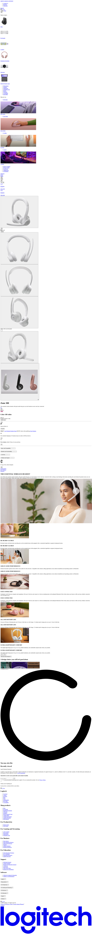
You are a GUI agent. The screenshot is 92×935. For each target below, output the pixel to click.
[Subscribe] (14, 778)
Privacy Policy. (42, 780)
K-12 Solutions (6, 854)
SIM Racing (5, 834)
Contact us (5, 865)
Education (5, 5)
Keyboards (5, 809)
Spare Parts (5, 867)
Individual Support (7, 862)
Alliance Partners (7, 846)
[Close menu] (1, 12)
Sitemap (22, 904)
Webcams (5, 811)
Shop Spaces (6, 841)
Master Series (6, 824)
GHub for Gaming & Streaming (10, 875)
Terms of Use (3, 904)
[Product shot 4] (19, 312)
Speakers (5, 813)
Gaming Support (6, 863)
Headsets (2, 186)
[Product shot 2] (19, 248)
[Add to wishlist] (2, 228)
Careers (4, 795)
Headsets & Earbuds (7, 810)
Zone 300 (3, 189)
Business (5, 4)
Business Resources (7, 847)
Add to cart (3, 419)
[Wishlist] (2, 179)
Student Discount (7, 856)
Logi (2, 183)
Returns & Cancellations (8, 869)
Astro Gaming (6, 831)
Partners (5, 844)
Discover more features (5, 656)
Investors (5, 796)
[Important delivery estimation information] (1, 438)
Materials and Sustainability (6, 451)
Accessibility (6, 802)
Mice (4, 808)
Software (2, 173)
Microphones (6, 819)
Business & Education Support (9, 864)
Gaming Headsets (7, 817)
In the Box (3, 454)
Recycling (5, 801)
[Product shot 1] (19, 212)
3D (2, 231)
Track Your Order (7, 868)
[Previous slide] (2, 655)
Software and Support (5, 457)
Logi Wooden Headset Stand (10, 431)
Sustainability (6, 800)
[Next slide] (5, 655)
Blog (4, 797)
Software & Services (7, 843)
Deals (2, 174)
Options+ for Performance (8, 876)
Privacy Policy (10, 904)
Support (2, 8)
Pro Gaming (5, 833)
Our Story (5, 794)
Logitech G (5, 3)
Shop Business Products (8, 842)
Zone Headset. (33, 431)
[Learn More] (2, 330)
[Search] (2, 177)
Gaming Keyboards (7, 816)
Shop (2, 10)
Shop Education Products (8, 852)
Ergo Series (5, 826)
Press (4, 798)
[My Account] (2, 181)
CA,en (3, 9)
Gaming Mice (6, 815)
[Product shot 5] (19, 347)
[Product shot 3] (19, 280)
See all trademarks (21, 773)
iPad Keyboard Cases (7, 814)
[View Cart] (1, 182)
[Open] (3, 182)
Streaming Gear (6, 835)
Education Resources (7, 855)
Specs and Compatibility (6, 448)
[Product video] (20, 381)
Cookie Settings (16, 904)
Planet (2, 176)
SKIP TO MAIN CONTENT (7, 1)
